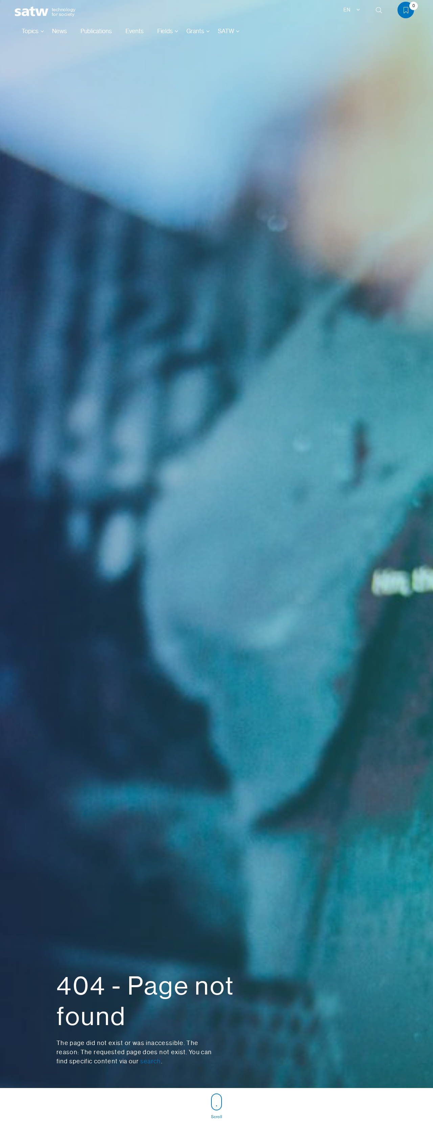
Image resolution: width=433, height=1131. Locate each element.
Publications (96, 31)
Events (135, 31)
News (59, 31)
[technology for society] (33, 11)
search (150, 1061)
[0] (408, 11)
